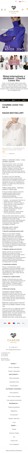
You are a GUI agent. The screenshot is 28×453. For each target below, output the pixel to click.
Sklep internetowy (13, 450)
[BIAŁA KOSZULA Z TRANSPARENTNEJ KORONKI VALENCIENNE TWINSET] (14, 132)
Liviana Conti (14, 440)
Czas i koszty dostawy (14, 396)
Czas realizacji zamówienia (14, 400)
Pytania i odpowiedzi (14, 371)
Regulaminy (14, 411)
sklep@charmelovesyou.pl (14, 349)
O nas (14, 422)
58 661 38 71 (14, 347)
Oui (14, 437)
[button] (2, 10)
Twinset (14, 429)
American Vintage (14, 433)
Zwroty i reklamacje (14, 367)
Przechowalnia (14, 385)
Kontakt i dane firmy (14, 418)
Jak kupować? (14, 414)
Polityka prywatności (14, 407)
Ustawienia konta (14, 382)
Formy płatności (14, 392)
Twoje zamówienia (14, 378)
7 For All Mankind (14, 444)
